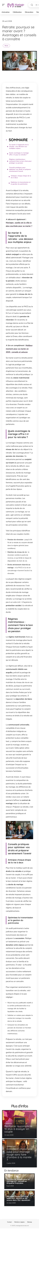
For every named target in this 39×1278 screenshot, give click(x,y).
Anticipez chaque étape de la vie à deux (21, 177)
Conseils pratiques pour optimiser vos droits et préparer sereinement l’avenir (20, 169)
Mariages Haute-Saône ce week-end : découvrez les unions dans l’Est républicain (18, 1198)
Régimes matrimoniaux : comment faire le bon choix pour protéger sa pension (20, 161)
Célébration (11, 1146)
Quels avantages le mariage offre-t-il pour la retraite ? (19, 154)
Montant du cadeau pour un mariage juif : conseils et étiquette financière (18, 1181)
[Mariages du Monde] (15, 5)
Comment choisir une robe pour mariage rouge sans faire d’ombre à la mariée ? (19, 1154)
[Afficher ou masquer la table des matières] (30, 139)
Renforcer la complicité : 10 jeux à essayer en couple (19, 1129)
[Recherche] (31, 5)
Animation (8, 1123)
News (6, 45)
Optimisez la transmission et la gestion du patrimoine (20, 183)
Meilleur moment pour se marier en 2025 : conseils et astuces (19, 348)
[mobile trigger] (4, 5)
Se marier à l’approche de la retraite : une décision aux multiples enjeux (19, 146)
